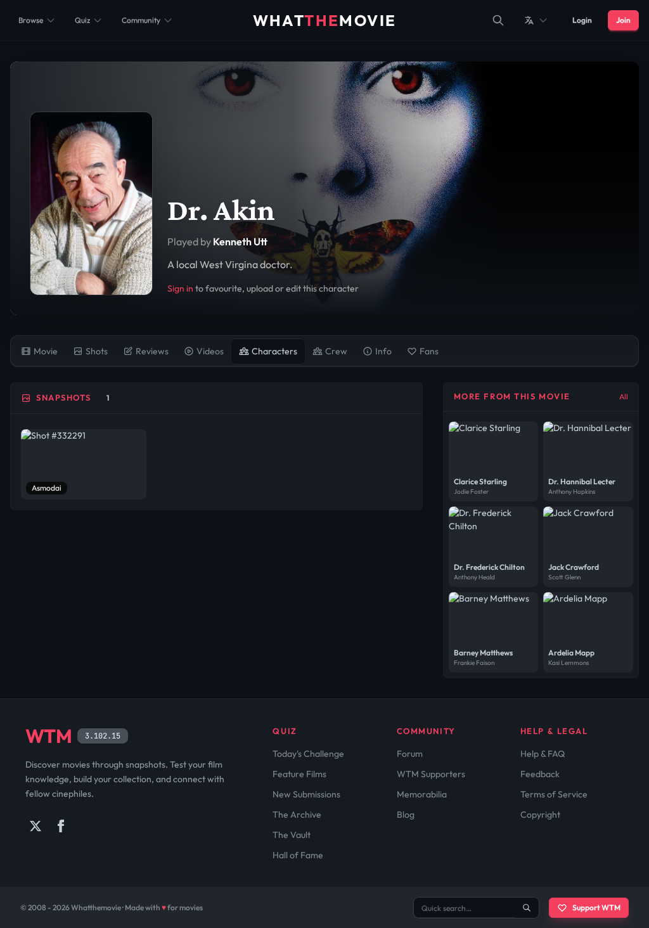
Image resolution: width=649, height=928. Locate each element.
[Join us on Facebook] (61, 826)
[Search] (498, 20)
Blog (405, 814)
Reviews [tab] (152, 351)
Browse (30, 20)
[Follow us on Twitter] (35, 826)
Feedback (540, 774)
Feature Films (299, 774)
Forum (410, 753)
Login (582, 20)
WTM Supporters (431, 774)
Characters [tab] (274, 351)
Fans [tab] (429, 351)
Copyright (540, 814)
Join (623, 20)
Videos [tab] (210, 351)
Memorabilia (422, 794)
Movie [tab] (46, 351)
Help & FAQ (542, 753)
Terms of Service (554, 794)
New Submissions (306, 794)
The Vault (292, 835)
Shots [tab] (97, 351)
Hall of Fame (298, 855)
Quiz (82, 20)
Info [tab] (383, 351)
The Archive (297, 814)
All (623, 396)
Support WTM (596, 907)
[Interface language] (536, 20)
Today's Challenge (308, 753)
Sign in (180, 288)
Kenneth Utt (240, 241)
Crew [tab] (336, 351)
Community (141, 20)
